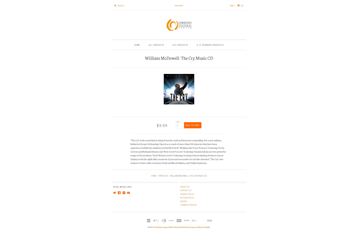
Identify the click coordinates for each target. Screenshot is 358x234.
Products (163, 175)
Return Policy (187, 197)
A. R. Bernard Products (210, 44)
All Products (156, 44)
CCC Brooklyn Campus (160, 227)
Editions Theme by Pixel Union (178, 227)
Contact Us (185, 190)
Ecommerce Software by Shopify (199, 227)
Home (137, 44)
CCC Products (180, 44)
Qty (178, 122)
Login (176, 5)
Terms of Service (188, 205)
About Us (184, 186)
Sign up (181, 5)
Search (183, 201)
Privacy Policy (187, 194)
